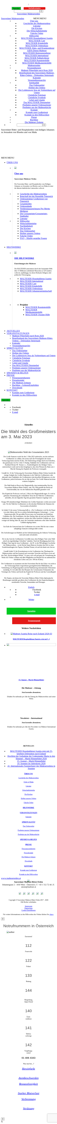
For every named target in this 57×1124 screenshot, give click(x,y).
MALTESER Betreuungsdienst (36, 53)
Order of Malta (28, 782)
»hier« (51, 914)
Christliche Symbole (37, 97)
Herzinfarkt (28, 1068)
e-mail (37, 594)
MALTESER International (36, 55)
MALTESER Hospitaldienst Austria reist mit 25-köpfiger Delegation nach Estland (31, 752)
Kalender (37, 78)
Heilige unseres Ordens (30, 233)
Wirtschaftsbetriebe (28, 223)
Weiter (31, 599)
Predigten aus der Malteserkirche (37, 107)
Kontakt (34, 110)
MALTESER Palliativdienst (37, 58)
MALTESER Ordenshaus (36, 45)
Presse (34, 117)
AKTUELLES (13, 331)
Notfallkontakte (34, 8)
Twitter (15, 410)
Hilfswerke (34, 36)
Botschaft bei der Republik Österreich (36, 196)
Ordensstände (26, 206)
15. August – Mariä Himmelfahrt (31, 680)
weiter (31, 703)
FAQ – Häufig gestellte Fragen (33, 238)
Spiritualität (34, 83)
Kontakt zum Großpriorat (37, 112)
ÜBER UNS (12, 162)
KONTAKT (12, 390)
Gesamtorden (26, 204)
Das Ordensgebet (36, 85)
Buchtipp (34, 120)
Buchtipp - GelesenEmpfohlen (25, 385)
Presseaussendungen (21, 378)
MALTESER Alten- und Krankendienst (36, 48)
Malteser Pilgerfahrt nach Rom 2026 (37, 70)
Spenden (16, 8)
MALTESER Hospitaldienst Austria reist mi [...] (31, 639)
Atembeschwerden (29, 1077)
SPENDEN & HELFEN (17, 373)
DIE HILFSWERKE (24, 258)
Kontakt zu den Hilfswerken (36, 115)
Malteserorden (34, 65)
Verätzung (28, 1108)
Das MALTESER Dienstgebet (37, 102)
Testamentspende (34, 621)
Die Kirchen (36, 28)
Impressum (28, 906)
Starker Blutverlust (28, 1093)
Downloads (17, 387)
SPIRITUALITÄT (15, 348)
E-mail (15, 412)
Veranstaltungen (34, 68)
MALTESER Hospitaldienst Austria (37, 38)
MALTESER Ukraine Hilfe (37, 314)
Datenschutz (28, 908)
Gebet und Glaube (37, 100)
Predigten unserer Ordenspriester (37, 105)
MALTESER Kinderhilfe (37, 43)
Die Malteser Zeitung (34, 122)
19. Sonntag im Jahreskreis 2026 (31, 763)
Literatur (37, 26)
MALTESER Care (37, 41)
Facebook (16, 407)
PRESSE (11, 375)
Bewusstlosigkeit (28, 1083)
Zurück (31, 587)
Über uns (34, 21)
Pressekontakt (18, 380)
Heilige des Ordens (36, 87)
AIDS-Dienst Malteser (37, 50)
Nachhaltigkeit (26, 226)
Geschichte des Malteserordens (36, 23)
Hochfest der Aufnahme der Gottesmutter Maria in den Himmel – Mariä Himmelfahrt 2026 (31, 757)
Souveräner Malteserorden (28, 14)
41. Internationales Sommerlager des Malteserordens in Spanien (31, 767)
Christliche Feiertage (37, 95)
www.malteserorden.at (11, 878)
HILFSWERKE (14, 247)
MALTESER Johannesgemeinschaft (36, 291)
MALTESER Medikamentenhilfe (36, 63)
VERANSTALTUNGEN (18, 333)
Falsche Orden (36, 33)
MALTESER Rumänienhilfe (36, 60)
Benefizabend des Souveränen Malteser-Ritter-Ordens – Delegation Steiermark (36, 74)
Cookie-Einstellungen (28, 910)
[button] (40, 18)
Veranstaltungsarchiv (37, 80)
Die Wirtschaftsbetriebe (37, 31)
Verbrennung (28, 1099)
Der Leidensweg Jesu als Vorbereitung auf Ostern (36, 91)
